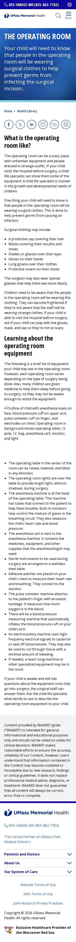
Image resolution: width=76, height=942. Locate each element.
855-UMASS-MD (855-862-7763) (34, 4)
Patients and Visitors (22, 854)
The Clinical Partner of (32, 839)
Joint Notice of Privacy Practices (38, 903)
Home (8, 111)
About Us (12, 863)
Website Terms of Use (38, 884)
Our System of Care (21, 871)
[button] (69, 854)
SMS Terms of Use (38, 894)
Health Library (27, 111)
